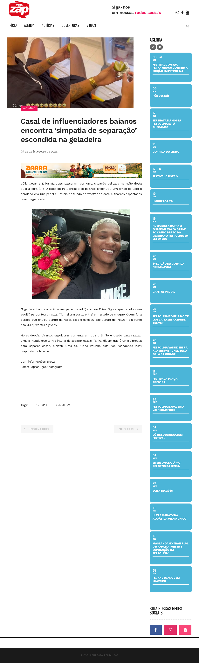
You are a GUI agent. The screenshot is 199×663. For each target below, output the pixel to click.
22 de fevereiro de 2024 (41, 152)
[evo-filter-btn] (153, 47)
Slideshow (63, 405)
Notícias (41, 405)
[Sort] (160, 47)
